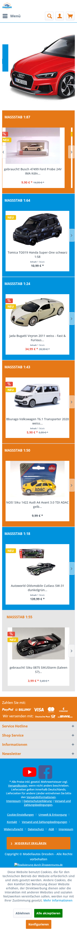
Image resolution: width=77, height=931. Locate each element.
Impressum (13, 801)
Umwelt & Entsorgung (52, 814)
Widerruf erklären (30, 843)
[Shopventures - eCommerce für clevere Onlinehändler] (38, 864)
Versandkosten (17, 785)
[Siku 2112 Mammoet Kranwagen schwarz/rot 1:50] (37, 479)
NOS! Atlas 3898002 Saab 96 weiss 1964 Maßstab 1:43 (37, 421)
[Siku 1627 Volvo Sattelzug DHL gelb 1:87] (37, 146)
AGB (51, 829)
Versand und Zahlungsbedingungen (47, 803)
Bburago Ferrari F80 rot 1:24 (37, 336)
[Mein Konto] (59, 16)
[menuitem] (11, 16)
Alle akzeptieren (48, 913)
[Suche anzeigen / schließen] (49, 16)
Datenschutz (36, 829)
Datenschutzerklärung (38, 801)
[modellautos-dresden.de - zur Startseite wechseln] (7, 6)
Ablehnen (23, 913)
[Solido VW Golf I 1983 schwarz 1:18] (37, 562)
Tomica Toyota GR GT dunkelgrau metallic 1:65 (37, 254)
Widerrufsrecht (13, 829)
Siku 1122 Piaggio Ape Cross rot (38, 667)
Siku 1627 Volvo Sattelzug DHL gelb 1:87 (37, 169)
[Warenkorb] (70, 16)
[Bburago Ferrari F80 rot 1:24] (37, 312)
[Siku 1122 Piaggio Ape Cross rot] (38, 644)
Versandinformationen (41, 797)
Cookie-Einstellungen (20, 814)
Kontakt (12, 822)
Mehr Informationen (58, 900)
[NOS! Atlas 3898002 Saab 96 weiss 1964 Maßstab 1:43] (37, 395)
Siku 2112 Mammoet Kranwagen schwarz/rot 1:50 (37, 504)
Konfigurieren (38, 924)
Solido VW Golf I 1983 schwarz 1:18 (37, 586)
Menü (15, 15)
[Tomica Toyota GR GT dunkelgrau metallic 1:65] (37, 229)
